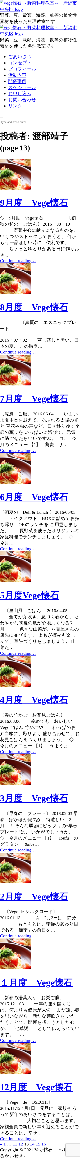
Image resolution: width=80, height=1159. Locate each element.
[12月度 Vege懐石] (15, 1072)
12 (20, 1144)
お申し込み (19, 93)
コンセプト (20, 62)
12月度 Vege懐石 (36, 1087)
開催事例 (17, 81)
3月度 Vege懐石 (34, 798)
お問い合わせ (22, 99)
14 (32, 1144)
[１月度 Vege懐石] (15, 967)
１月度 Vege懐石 (36, 983)
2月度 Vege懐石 (34, 897)
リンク (15, 105)
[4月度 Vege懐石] (15, 685)
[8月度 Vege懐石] (15, 292)
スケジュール (22, 87)
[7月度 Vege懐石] (15, 383)
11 (15, 1144)
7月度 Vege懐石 (34, 399)
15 (38, 1144)
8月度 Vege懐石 (34, 307)
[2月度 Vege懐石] (15, 881)
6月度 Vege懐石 (34, 497)
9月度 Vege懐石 (34, 203)
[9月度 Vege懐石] (15, 188)
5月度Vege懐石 (29, 595)
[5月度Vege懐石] (15, 580)
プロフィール (22, 69)
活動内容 (17, 75)
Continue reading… (18, 260)
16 (43, 1144)
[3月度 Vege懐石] (15, 783)
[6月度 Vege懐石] (15, 482)
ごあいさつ (20, 56)
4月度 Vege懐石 (34, 700)
